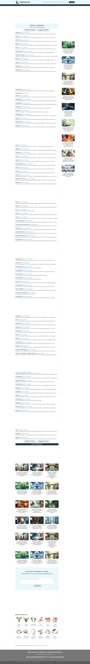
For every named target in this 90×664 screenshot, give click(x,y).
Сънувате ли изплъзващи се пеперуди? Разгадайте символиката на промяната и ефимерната (22, 474)
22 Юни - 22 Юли (40, 625)
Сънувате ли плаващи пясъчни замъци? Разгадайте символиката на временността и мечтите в (68, 159)
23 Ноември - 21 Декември (33, 637)
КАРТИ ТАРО (63, 2)
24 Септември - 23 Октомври (19, 637)
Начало (43, 2)
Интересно (48, 2)
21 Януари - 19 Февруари (47, 637)
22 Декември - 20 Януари (40, 637)
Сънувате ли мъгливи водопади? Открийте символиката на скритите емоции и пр (52, 511)
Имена (55, 2)
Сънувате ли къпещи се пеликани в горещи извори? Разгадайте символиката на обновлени (68, 175)
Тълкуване (37, 585)
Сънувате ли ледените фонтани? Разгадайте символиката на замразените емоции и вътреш (37, 492)
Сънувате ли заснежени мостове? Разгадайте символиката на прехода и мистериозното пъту (52, 527)
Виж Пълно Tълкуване (24, 32)
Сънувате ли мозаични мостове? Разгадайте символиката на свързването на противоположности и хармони (52, 475)
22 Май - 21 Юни (33, 625)
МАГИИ (59, 2)
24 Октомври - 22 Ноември (26, 637)
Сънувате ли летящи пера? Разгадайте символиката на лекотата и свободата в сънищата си (68, 129)
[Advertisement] (37, 14)
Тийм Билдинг (18, 645)
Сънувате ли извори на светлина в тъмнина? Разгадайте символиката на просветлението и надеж (22, 527)
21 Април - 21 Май (26, 625)
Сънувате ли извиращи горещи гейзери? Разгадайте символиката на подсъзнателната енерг (68, 144)
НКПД (35, 645)
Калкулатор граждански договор (27, 645)
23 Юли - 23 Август (48, 625)
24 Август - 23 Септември (55, 625)
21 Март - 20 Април (19, 625)
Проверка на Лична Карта (42, 645)
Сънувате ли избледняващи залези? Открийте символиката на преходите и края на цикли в (22, 511)
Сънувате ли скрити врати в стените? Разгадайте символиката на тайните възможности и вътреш (37, 527)
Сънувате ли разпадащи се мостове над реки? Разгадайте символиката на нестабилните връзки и (52, 492)
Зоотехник (27, 93)
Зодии (52, 2)
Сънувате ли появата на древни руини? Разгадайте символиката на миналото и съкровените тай (68, 98)
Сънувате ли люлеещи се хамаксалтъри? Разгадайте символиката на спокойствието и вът (37, 511)
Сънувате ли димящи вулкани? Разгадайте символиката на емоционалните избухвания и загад (68, 113)
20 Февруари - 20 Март (55, 637)
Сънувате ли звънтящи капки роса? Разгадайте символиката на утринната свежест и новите (22, 492)
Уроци (67, 2)
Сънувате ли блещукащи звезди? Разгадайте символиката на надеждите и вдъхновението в (37, 474)
